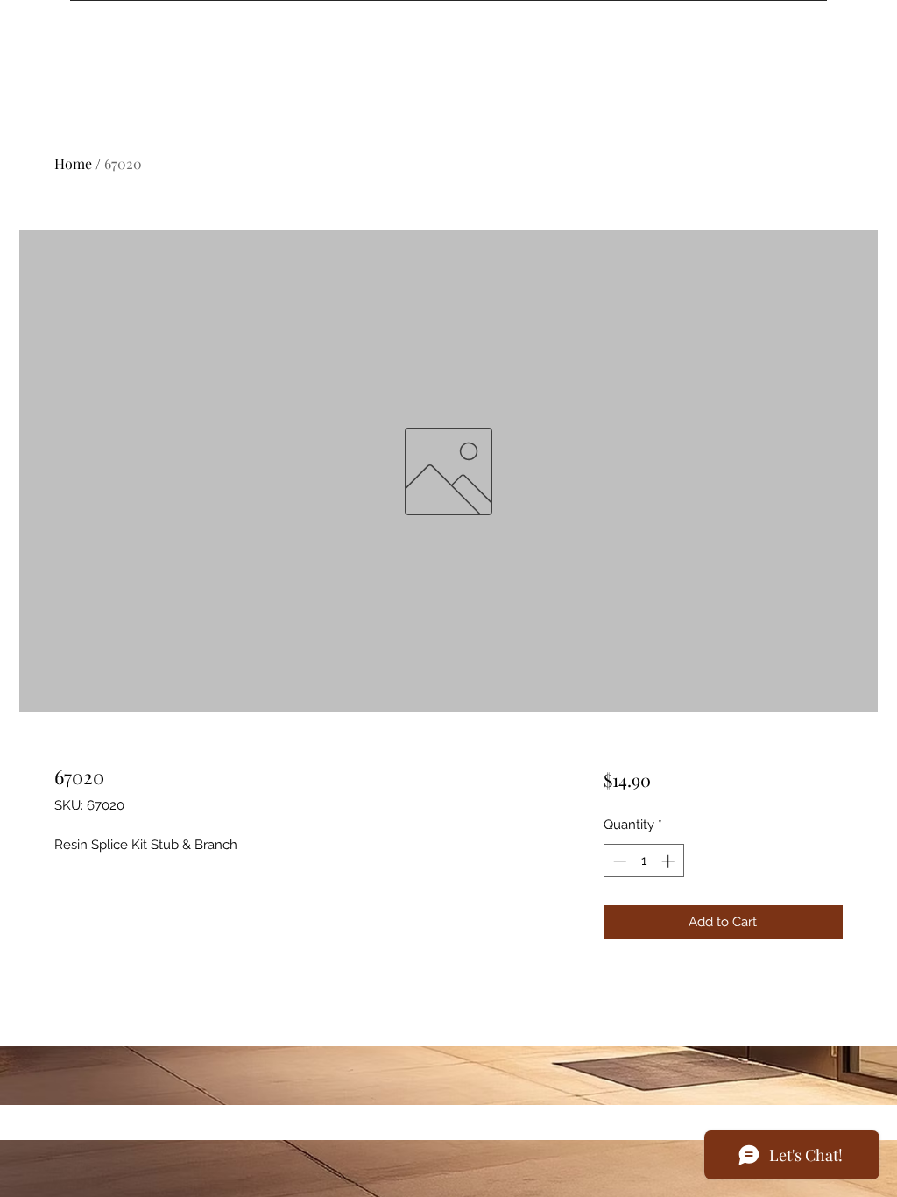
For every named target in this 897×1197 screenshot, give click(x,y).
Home (73, 163)
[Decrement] (618, 861)
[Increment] (670, 861)
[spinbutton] (643, 861)
